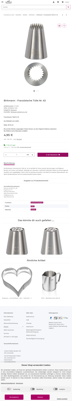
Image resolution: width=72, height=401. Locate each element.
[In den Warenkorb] (5, 21)
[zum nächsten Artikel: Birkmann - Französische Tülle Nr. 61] (66, 15)
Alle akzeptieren (14, 397)
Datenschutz (30, 316)
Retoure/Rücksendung (11, 323)
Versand (19, 139)
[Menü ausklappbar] (2, 1)
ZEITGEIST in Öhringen (11, 337)
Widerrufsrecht (31, 335)
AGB (27, 320)
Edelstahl (33, 209)
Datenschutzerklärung (8, 383)
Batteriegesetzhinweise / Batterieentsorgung (34, 331)
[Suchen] (68, 7)
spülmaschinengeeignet (37, 202)
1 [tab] (34, 91)
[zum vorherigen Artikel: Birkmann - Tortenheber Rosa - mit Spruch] (62, 15)
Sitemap (28, 323)
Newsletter (7, 320)
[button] (53, 2)
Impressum (29, 326)
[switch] (9, 389)
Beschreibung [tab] (9, 163)
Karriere (6, 333)
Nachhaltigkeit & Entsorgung (35, 338)
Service (6, 326)
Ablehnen (40, 397)
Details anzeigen (62, 399)
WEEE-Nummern (9, 330)
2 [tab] (36, 91)
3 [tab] (37, 91)
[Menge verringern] (6, 155)
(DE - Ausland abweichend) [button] (24, 147)
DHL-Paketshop (8, 316)
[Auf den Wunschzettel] (64, 26)
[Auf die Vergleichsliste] (59, 26)
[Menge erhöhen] (32, 155)
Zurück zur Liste (9, 15)
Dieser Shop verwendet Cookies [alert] (36, 365)
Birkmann (14, 110)
